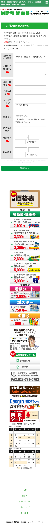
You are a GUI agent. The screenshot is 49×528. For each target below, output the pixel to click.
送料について (24, 507)
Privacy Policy (39, 161)
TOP (25, 490)
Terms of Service (22, 163)
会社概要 (24, 513)
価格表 (24, 496)
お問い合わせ (24, 501)
